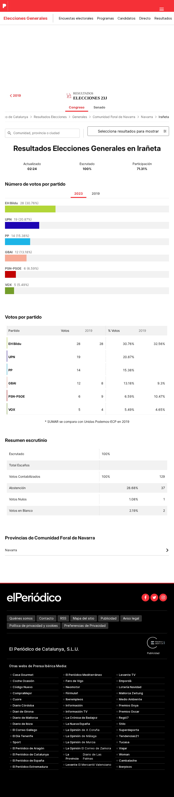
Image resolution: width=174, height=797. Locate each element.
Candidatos (126, 18)
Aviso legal (131, 618)
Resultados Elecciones (50, 117)
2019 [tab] (96, 193)
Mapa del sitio (83, 618)
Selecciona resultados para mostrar (128, 131)
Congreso (77, 107)
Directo (145, 18)
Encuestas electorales (76, 18)
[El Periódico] (5, 6)
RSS (63, 618)
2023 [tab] (78, 193)
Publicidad (108, 618)
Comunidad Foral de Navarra (114, 117)
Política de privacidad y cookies (34, 625)
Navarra (147, 117)
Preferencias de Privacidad (85, 625)
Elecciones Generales (25, 18)
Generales (79, 117)
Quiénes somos (21, 618)
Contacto (46, 618)
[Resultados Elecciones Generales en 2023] (87, 95)
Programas (105, 18)
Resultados (163, 18)
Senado (99, 107)
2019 (17, 95)
